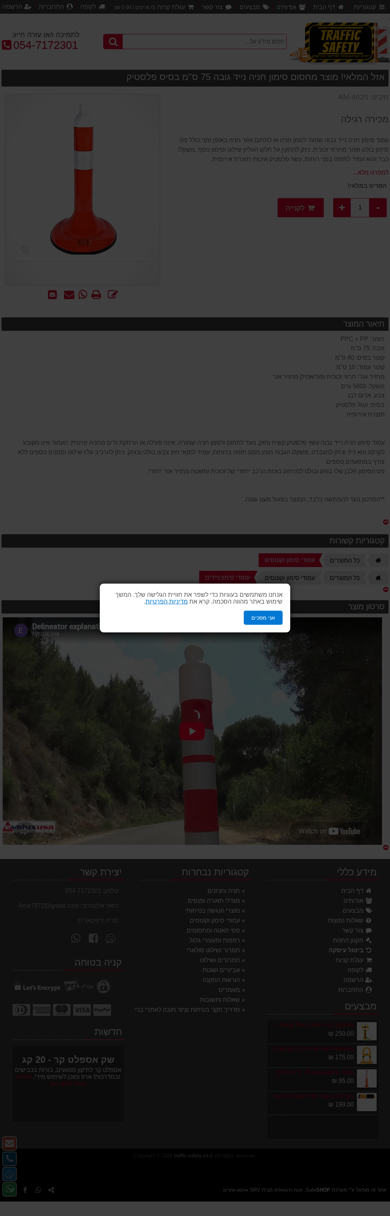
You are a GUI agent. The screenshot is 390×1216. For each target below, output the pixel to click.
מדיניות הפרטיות (166, 601)
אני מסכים (263, 618)
